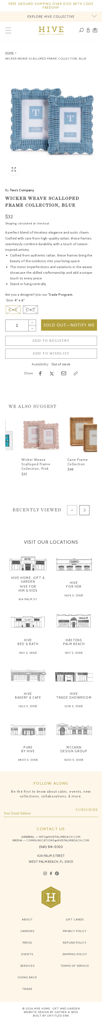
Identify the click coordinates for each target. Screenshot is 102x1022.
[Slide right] (84, 510)
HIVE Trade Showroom (74, 695)
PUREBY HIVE (28, 749)
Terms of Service (74, 965)
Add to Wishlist (51, 353)
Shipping (11, 223)
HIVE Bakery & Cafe (28, 695)
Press (27, 942)
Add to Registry (51, 340)
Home (9, 53)
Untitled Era (58, 1015)
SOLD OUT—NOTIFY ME (69, 325)
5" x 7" (30, 310)
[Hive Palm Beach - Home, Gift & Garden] (51, 31)
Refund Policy (74, 942)
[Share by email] (64, 373)
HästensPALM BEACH (74, 642)
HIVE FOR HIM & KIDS (28, 588)
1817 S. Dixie (74, 652)
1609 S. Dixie (73, 595)
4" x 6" (13, 310)
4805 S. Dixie (28, 759)
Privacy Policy (75, 931)
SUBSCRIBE (87, 810)
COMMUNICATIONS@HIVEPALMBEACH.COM (57, 840)
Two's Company (19, 190)
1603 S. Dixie (28, 706)
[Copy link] (75, 373)
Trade (27, 989)
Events (27, 954)
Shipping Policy (74, 954)
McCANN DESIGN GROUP (74, 749)
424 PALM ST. (28, 599)
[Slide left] (72, 510)
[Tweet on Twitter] (51, 373)
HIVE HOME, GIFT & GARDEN (28, 579)
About (27, 919)
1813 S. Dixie (28, 652)
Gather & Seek (66, 1012)
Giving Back (27, 977)
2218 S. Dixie (74, 706)
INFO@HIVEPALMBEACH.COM (59, 836)
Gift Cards (75, 919)
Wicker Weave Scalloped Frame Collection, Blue (46, 58)
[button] (95, 31)
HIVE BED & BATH (28, 642)
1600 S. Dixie (74, 759)
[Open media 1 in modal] (51, 121)
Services (27, 965)
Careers (27, 931)
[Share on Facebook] (40, 373)
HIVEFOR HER (74, 584)
